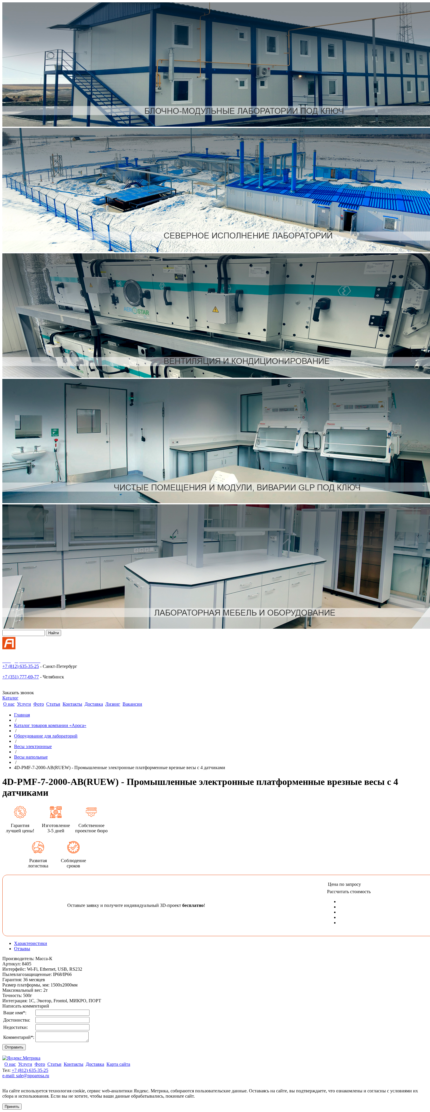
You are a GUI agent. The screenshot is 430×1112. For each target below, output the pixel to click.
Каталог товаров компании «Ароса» (50, 725)
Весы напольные (31, 756)
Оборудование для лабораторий (46, 735)
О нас (9, 704)
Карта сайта (118, 1064)
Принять (12, 1106)
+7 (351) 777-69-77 (20, 676)
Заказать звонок (18, 692)
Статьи (53, 704)
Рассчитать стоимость (349, 891)
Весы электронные (33, 746)
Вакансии (132, 704)
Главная (22, 714)
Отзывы (22, 948)
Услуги (24, 704)
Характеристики (30, 943)
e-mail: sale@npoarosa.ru (25, 1075)
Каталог (10, 697)
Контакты (72, 704)
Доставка (94, 704)
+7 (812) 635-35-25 (20, 666)
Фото (38, 704)
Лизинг (112, 704)
